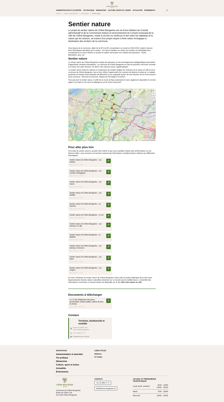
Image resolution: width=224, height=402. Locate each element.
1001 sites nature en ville (131, 282)
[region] (112, 115)
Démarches (101, 10)
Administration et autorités (68, 10)
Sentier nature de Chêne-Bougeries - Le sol (86, 215)
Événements (149, 10)
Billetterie (98, 354)
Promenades (85, 13)
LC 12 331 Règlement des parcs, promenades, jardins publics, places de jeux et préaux (86, 302)
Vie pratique (88, 10)
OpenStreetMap (145, 140)
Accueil (58, 13)
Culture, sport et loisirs (119, 10)
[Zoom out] (153, 93)
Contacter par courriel (81, 336)
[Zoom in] (153, 90)
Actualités (138, 10)
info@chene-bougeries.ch (106, 388)
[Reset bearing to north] (153, 96)
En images (98, 357)
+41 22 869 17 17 (103, 383)
